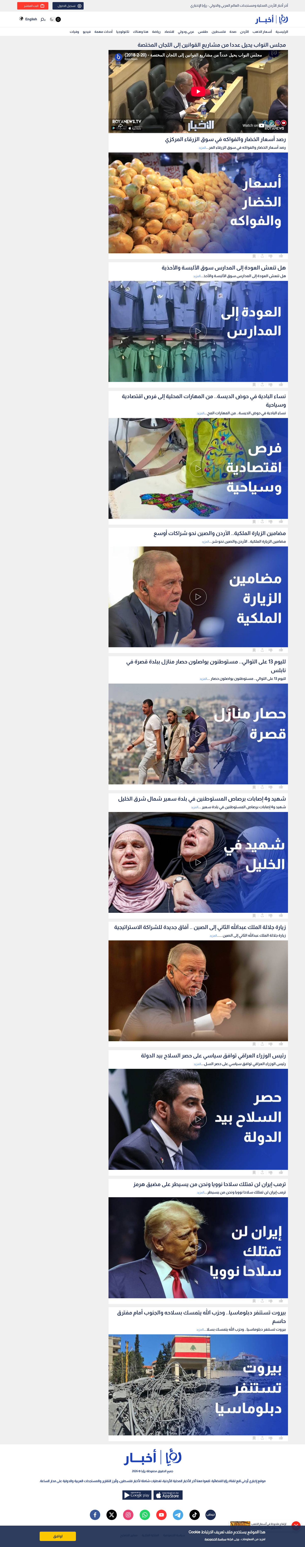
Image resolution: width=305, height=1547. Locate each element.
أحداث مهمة (103, 31)
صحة (232, 31)
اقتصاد (169, 31)
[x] (111, 1515)
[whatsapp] (145, 1515)
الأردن (244, 31)
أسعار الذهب (262, 31)
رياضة (156, 31)
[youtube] (161, 1515)
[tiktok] (194, 1515)
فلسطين (219, 31)
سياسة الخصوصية (215, 1539)
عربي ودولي (186, 31)
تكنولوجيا (122, 31)
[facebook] (95, 1515)
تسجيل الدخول (67, 5)
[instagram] (128, 1515)
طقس (203, 31)
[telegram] (178, 1515)
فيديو (87, 31)
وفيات (74, 31)
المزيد (202, 147)
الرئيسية (282, 31)
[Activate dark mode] (55, 19)
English (31, 19)
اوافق (58, 1536)
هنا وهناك (140, 31)
